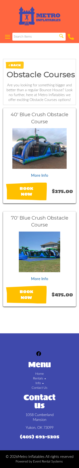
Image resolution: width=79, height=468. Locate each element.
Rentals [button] (38, 378)
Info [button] (38, 383)
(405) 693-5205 (39, 437)
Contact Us (39, 387)
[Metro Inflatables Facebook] (38, 354)
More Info (39, 176)
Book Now (26, 191)
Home (39, 373)
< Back (15, 65)
